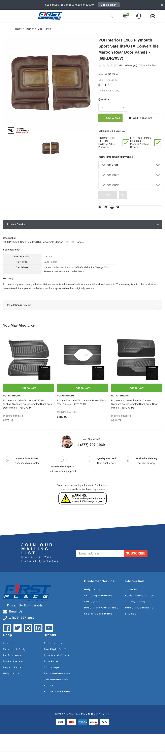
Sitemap (131, 613)
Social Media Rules (98, 613)
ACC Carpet (52, 667)
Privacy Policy (135, 601)
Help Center (93, 589)
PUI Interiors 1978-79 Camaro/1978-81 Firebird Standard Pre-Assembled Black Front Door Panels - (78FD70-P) (28, 404)
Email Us (16, 611)
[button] (152, 16)
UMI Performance (56, 679)
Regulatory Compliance (101, 607)
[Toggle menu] (16, 16)
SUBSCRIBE (135, 553)
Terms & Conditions (139, 607)
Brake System (13, 661)
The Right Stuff (55, 649)
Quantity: (104, 99)
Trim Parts (51, 661)
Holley (48, 685)
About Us (131, 589)
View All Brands (59, 691)
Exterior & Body (14, 649)
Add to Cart (29, 387)
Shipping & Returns (98, 595)
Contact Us (92, 601)
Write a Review (147, 65)
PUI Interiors (53, 643)
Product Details (16, 224)
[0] (124, 16)
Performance (12, 655)
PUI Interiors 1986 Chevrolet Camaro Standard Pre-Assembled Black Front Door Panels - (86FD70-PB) (134, 404)
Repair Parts (12, 667)
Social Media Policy (139, 595)
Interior (8, 643)
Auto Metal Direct (56, 655)
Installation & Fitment (19, 305)
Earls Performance (57, 673)
